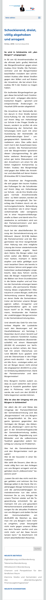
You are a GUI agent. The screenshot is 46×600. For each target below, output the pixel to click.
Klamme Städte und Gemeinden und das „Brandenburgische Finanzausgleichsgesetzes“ (23, 580)
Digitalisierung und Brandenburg (19, 559)
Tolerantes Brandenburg (15, 563)
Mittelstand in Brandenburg (17, 567)
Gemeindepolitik (22, 44)
